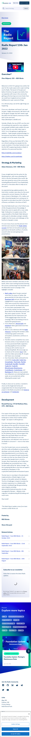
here (21, 352)
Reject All (15, 729)
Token (20, 630)
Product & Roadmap (7, 623)
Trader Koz (22, 360)
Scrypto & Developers (19, 627)
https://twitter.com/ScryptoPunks (12, 156)
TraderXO (15, 366)
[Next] (28, 651)
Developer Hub (9, 299)
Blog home (5, 18)
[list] (15, 651)
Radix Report (5, 627)
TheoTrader (17, 362)
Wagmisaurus (18, 368)
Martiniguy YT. (9, 372)
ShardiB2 (15, 364)
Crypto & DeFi (6, 620)
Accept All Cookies (15, 734)
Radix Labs (20, 623)
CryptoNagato (9, 370)
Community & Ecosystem (15, 616)
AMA (3, 616)
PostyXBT (22, 364)
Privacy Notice (6, 704)
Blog (3, 700)
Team (3, 630)
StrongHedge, (9, 362)
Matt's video (8, 293)
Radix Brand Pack (7, 706)
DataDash (8, 325)
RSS (6, 700)
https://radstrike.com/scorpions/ (12, 153)
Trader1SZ (8, 366)
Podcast (4, 702)
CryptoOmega (18, 370)
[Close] (29, 714)
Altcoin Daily (19, 323)
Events (15, 620)
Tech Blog (11, 630)
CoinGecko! (15, 392)
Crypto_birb (15, 360)
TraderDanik (8, 364)
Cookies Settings (15, 724)
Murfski (23, 362)
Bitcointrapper (9, 368)
